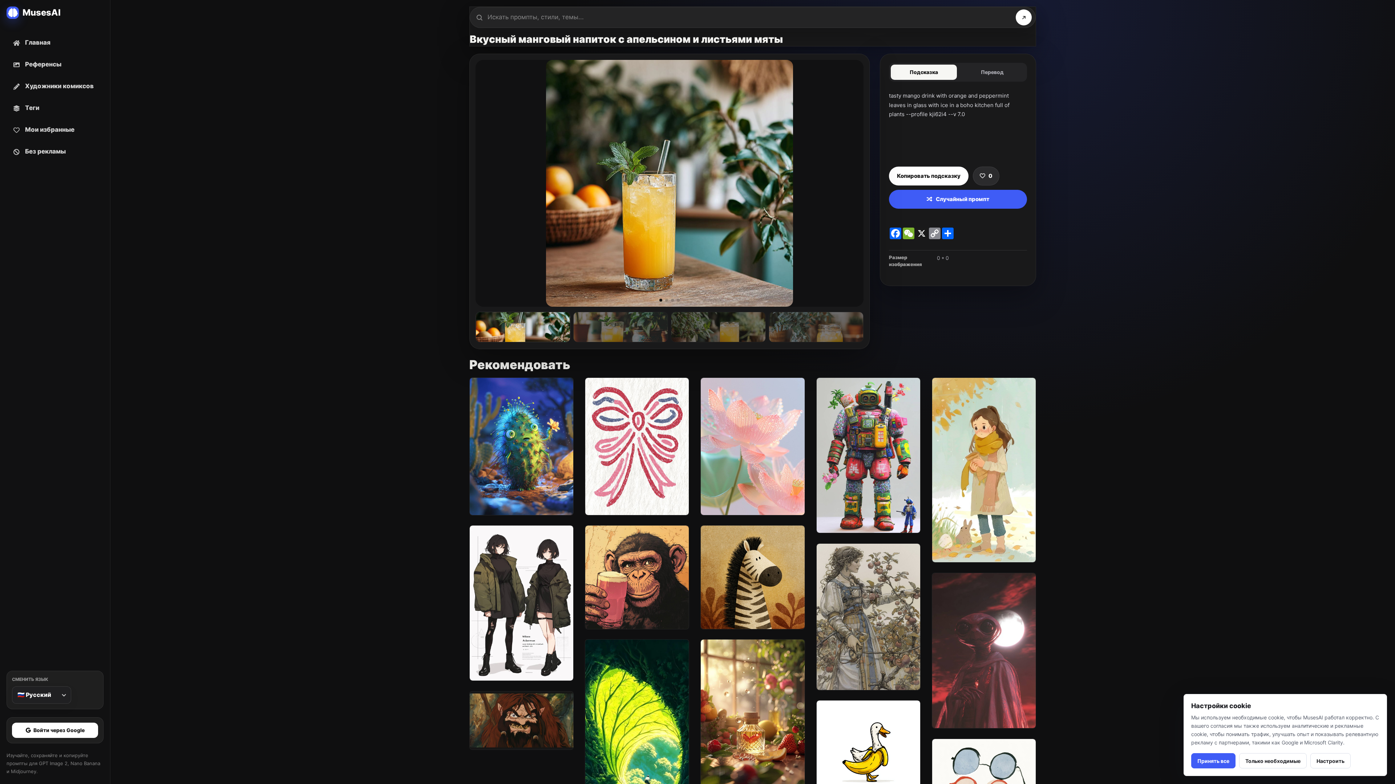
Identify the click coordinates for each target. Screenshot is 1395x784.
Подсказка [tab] (924, 72)
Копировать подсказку (929, 175)
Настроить (1331, 761)
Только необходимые (1273, 761)
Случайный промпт (962, 199)
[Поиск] (1024, 17)
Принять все (1213, 761)
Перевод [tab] (992, 72)
